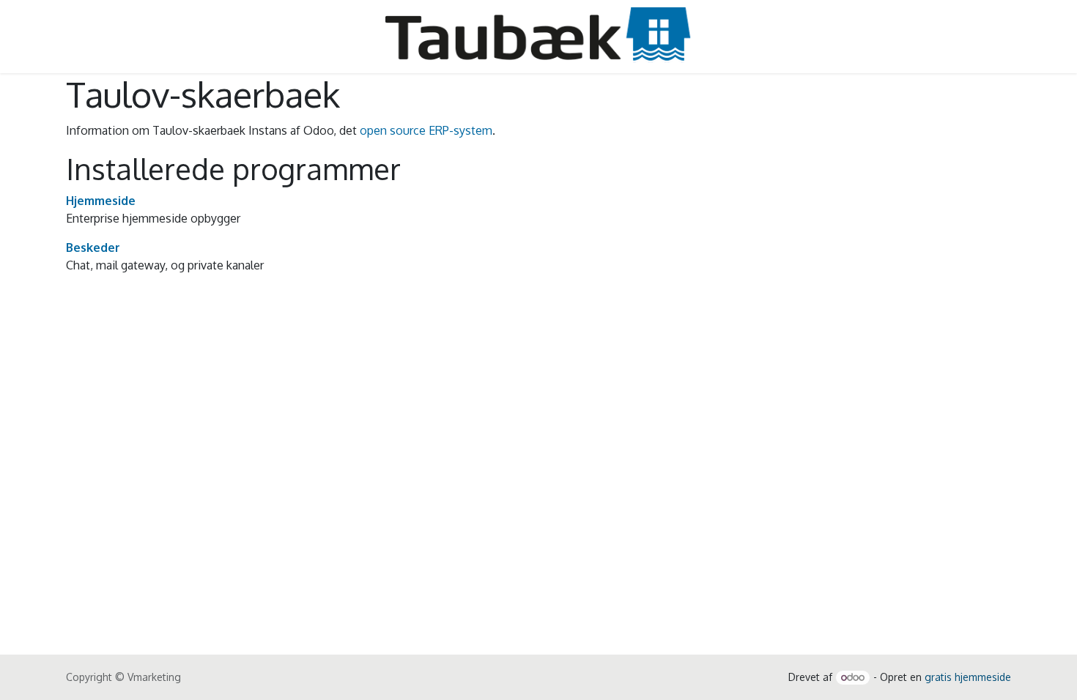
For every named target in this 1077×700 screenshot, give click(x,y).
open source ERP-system (426, 130)
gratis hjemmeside (968, 677)
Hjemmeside (101, 200)
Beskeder (93, 247)
